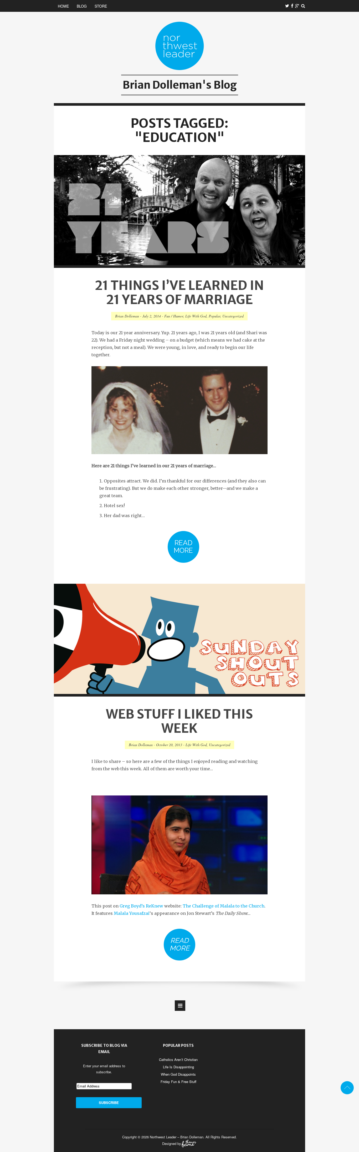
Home (63, 6)
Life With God (196, 316)
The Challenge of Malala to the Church (223, 906)
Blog (82, 6)
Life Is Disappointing (178, 1066)
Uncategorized (233, 316)
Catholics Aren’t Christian (178, 1059)
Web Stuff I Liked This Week (179, 721)
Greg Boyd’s (132, 906)
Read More (183, 546)
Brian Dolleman (127, 316)
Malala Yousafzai (132, 913)
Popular (214, 316)
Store (101, 6)
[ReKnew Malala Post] (179, 844)
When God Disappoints (178, 1074)
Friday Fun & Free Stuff (178, 1081)
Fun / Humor (173, 316)
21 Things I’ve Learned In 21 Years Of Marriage (179, 292)
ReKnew (154, 906)
